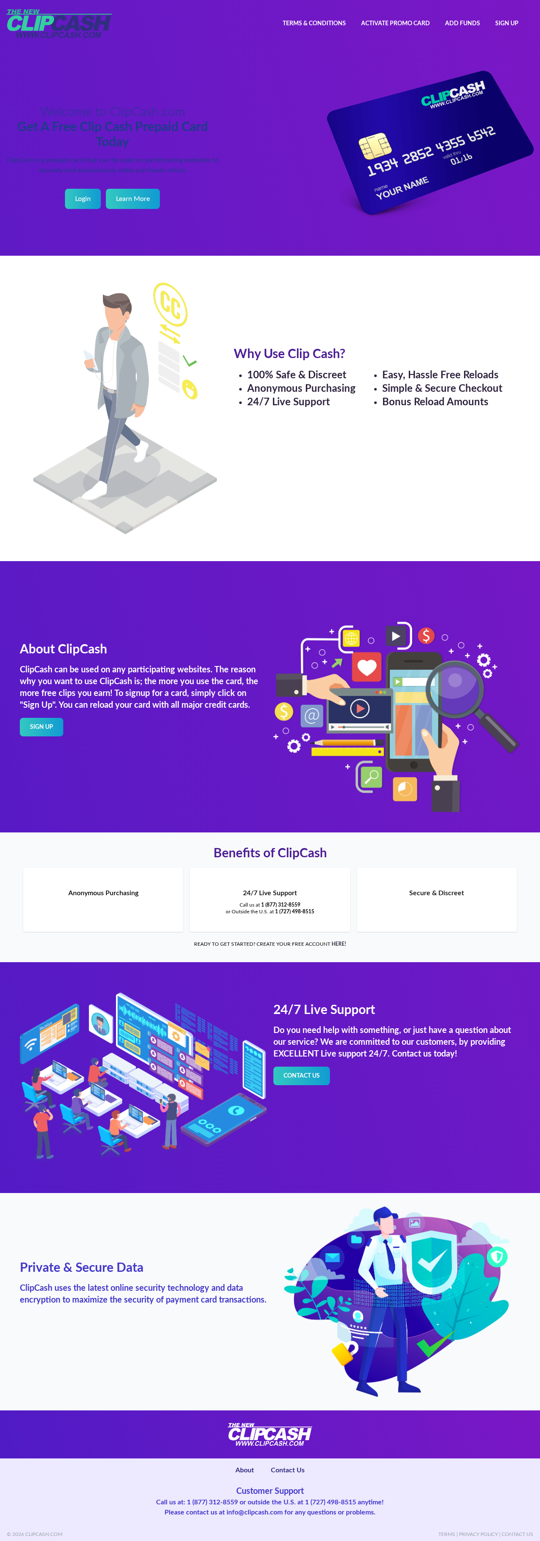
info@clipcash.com (255, 1512)
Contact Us (302, 1076)
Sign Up (41, 727)
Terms (446, 1534)
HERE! (339, 944)
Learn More (133, 198)
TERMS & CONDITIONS (314, 24)
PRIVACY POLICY (478, 1534)
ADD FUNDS (462, 24)
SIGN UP (506, 24)
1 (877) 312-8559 (280, 904)
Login (83, 198)
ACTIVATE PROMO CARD (395, 24)
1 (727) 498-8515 (294, 911)
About (244, 1470)
